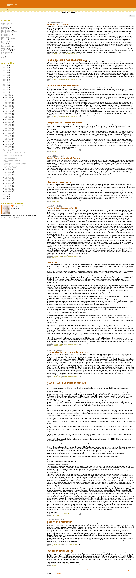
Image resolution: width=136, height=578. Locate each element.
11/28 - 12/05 (8, 100)
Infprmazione (5, 35)
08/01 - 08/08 (8, 127)
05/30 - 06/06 (8, 141)
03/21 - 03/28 (8, 175)
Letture (3, 39)
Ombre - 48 (52, 262)
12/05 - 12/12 (8, 99)
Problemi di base (6, 46)
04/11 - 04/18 (8, 171)
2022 (5, 72)
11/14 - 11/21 (8, 103)
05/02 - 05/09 (8, 147)
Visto (2, 57)
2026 (5, 65)
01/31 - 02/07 (8, 186)
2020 (5, 75)
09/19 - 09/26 (8, 116)
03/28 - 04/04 (8, 174)
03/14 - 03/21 (8, 177)
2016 (5, 82)
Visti (2, 56)
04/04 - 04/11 (8, 172)
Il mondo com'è (55, 54)
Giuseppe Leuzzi (18, 206)
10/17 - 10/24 (8, 110)
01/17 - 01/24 (8, 190)
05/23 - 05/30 (8, 143)
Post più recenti (51, 570)
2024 (5, 69)
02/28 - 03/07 (8, 180)
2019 (5, 77)
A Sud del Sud (55, 515)
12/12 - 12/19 (8, 97)
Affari (2, 24)
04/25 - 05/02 (8, 149)
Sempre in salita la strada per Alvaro (64, 122)
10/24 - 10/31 (8, 108)
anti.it (11, 5)
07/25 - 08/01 (8, 129)
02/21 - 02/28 (8, 182)
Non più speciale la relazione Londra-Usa (67, 60)
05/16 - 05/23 (8, 144)
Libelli (53, 545)
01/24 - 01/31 (8, 188)
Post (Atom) (57, 573)
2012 (5, 89)
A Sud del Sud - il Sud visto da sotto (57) (66, 383)
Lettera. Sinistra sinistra (8, 38)
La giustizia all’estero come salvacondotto (67, 352)
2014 (5, 86)
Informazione (55, 345)
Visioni (3, 55)
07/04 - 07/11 (8, 133)
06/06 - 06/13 (8, 139)
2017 (5, 80)
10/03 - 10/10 (8, 113)
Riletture (54, 151)
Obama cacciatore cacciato (60, 182)
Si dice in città (55, 117)
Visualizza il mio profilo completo (10, 217)
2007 (5, 198)
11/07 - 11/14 (8, 105)
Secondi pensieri (6, 49)
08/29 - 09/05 (8, 121)
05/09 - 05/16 (8, 146)
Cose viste (4, 28)
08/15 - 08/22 (8, 124)
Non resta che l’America (58, 24)
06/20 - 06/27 (8, 136)
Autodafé (4, 26)
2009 (5, 194)
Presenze (4, 45)
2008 (5, 196)
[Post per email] (79, 53)
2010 (5, 92)
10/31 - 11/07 (8, 107)
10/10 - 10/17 (8, 111)
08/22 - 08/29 (8, 122)
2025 (5, 67)
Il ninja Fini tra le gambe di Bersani (63, 158)
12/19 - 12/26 (8, 95)
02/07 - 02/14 (8, 185)
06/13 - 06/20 (8, 138)
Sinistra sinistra (5, 52)
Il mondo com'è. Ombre (8, 31)
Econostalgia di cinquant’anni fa (62, 208)
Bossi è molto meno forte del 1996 (63, 85)
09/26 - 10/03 (8, 114)
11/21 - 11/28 (8, 102)
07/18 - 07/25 (8, 130)
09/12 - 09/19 (8, 117)
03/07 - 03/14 (8, 179)
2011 (5, 91)
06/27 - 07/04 (8, 135)
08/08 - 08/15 (8, 125)
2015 (5, 84)
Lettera (53, 177)
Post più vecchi (130, 570)
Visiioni (3, 53)
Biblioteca (4, 27)
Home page (90, 570)
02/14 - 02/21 (8, 183)
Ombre (60, 345)
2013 (5, 87)
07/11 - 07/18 (8, 132)
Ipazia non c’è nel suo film (59, 522)
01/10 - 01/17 (8, 191)
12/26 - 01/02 (8, 94)
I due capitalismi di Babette (60, 551)
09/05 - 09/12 (8, 119)
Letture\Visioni (5, 41)
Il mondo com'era (6, 33)
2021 (5, 74)
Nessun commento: (73, 53)
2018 (5, 79)
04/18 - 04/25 (8, 169)
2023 (5, 70)
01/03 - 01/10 (8, 193)
